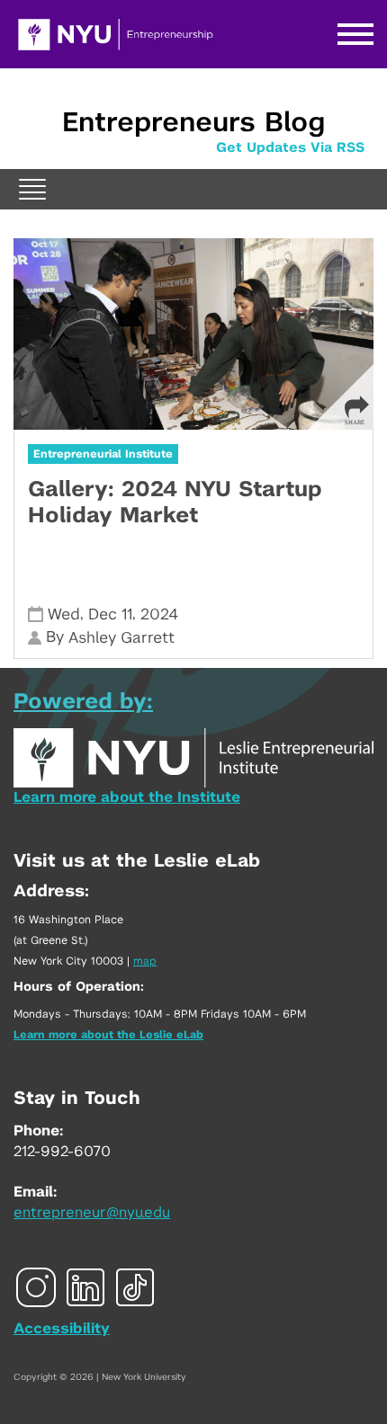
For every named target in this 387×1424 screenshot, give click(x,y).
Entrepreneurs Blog (193, 123)
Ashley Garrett (121, 637)
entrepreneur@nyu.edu (92, 1213)
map (145, 961)
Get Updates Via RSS (290, 148)
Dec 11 (110, 614)
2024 (159, 614)
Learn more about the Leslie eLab (108, 1034)
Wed (64, 614)
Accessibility (62, 1329)
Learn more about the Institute (127, 797)
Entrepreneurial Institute (103, 454)
